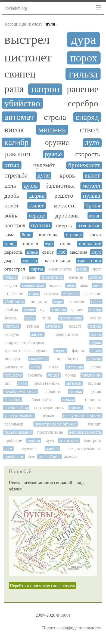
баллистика (60, 185)
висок (14, 130)
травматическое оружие (26, 350)
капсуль (11, 334)
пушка (10, 277)
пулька (91, 195)
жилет (36, 205)
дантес (37, 334)
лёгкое (29, 309)
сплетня (76, 301)
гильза (83, 74)
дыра (9, 260)
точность (93, 399)
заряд (9, 244)
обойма (11, 309)
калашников (33, 285)
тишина (59, 309)
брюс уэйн (41, 399)
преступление (50, 432)
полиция (39, 301)
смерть (64, 225)
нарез (96, 301)
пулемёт (44, 165)
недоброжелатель (20, 391)
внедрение (91, 375)
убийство (22, 103)
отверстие (89, 225)
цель (10, 185)
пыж (84, 285)
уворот (77, 309)
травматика (52, 277)
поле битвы (67, 358)
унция (53, 375)
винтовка (48, 235)
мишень (52, 130)
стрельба (15, 175)
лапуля (95, 326)
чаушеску (13, 375)
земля (53, 366)
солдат (75, 326)
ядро (58, 301)
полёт (11, 205)
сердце (37, 215)
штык (12, 165)
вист (97, 285)
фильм (78, 350)
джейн (95, 277)
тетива (33, 326)
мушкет (29, 448)
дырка (37, 195)
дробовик (67, 215)
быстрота (92, 440)
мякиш (33, 440)
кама (9, 235)
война (11, 215)
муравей (54, 326)
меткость (65, 205)
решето (63, 195)
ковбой (52, 448)
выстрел (27, 39)
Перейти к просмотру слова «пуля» (42, 585)
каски (96, 334)
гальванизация (18, 432)
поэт (97, 269)
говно (95, 318)
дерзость (13, 252)
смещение (13, 366)
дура (83, 39)
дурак (96, 342)
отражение (14, 293)
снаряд (87, 117)
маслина (78, 252)
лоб (62, 252)
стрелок (74, 235)
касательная (57, 260)
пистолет (28, 57)
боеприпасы (67, 334)
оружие (57, 142)
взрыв (48, 415)
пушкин (40, 225)
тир (49, 244)
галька (68, 399)
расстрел (14, 225)
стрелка (51, 293)
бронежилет (84, 165)
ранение (82, 89)
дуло (92, 142)
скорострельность (84, 448)
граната (35, 375)
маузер (95, 309)
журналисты (60, 269)
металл (91, 185)
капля (96, 350)
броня (93, 205)
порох (83, 57)
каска (95, 235)
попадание (90, 244)
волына (94, 358)
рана (14, 89)
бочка (70, 375)
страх (34, 293)
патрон (45, 89)
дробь (11, 195)
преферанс (14, 456)
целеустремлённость (82, 415)
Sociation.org (15, 7)
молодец (12, 358)
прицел (30, 244)
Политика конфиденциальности (72, 627)
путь (22, 383)
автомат (19, 116)
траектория (89, 260)
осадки (10, 285)
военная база (16, 407)
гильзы (94, 383)
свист (48, 252)
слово (96, 366)
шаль (30, 318)
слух (96, 252)
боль (26, 235)
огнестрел (14, 269)
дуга (50, 440)
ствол (89, 130)
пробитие (13, 440)
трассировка (70, 318)
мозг (94, 215)
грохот (76, 407)
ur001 (66, 615)
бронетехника (47, 383)
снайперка (69, 440)
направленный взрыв (24, 342)
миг (7, 383)
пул (43, 309)
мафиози (71, 293)
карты (36, 269)
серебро (83, 103)
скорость (87, 154)
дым (8, 448)
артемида (74, 366)
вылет (92, 175)
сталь (65, 244)
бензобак (12, 399)
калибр (16, 142)
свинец (20, 74)
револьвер (13, 424)
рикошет (17, 154)
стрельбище (49, 456)
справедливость (49, 407)
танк (47, 318)
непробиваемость (85, 432)
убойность (14, 301)
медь (70, 285)
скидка (75, 391)
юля (31, 456)
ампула (70, 456)
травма (94, 407)
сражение (92, 293)
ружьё (53, 154)
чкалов (55, 285)
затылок (73, 383)
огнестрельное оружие (56, 424)
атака (32, 252)
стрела (55, 117)
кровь (67, 175)
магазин (75, 277)
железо (30, 260)
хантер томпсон (19, 415)
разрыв (28, 277)
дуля (44, 175)
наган (82, 269)
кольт (35, 366)
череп (60, 350)
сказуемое (38, 358)
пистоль (11, 326)
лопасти (52, 391)
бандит (94, 424)
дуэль (31, 185)
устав (96, 391)
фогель (10, 318)
